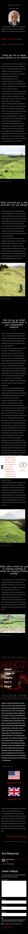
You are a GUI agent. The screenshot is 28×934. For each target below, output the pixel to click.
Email (4, 905)
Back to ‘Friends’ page (11, 39)
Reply (3, 866)
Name (4, 899)
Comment (5, 879)
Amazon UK (14, 799)
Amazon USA (14, 782)
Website (4, 912)
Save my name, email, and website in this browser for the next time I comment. (14, 920)
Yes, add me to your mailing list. (12, 923)
